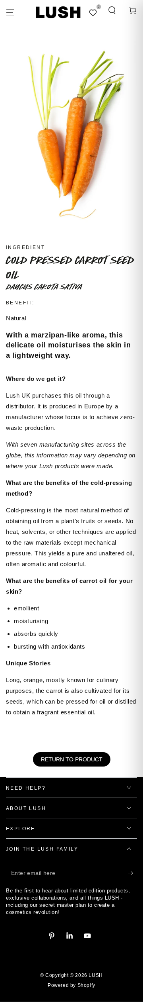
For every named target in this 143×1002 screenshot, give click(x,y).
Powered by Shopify (71, 985)
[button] (112, 10)
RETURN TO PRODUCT (71, 759)
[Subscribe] (132, 873)
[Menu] (10, 12)
